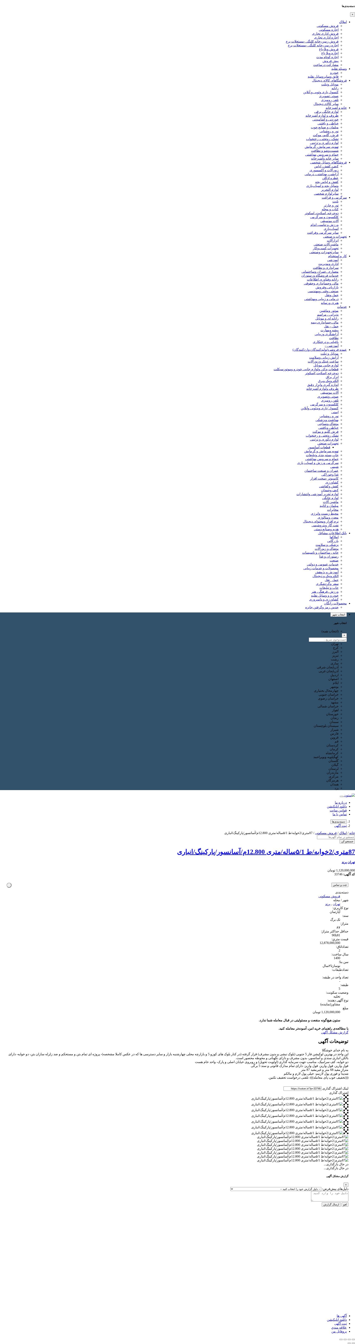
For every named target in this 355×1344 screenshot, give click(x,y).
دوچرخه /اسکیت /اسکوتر (322, 373)
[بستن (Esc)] (341, 1339)
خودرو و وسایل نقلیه (325, 595)
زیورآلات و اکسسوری (324, 170)
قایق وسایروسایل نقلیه (323, 76)
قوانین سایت (338, 810)
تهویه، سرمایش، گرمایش (322, 146)
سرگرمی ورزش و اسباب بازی (318, 463)
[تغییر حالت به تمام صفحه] (349, 1339)
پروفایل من (339, 1331)
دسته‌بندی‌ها (338, 821)
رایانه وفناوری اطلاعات (323, 279)
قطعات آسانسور (319, 447)
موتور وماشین (329, 310)
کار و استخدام (337, 256)
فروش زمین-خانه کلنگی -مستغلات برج (312, 41)
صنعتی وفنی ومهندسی (323, 291)
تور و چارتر (331, 205)
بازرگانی (333, 541)
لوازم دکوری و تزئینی (324, 143)
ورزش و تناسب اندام (324, 225)
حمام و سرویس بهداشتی (322, 154)
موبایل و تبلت (329, 353)
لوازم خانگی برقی (326, 111)
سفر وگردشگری (327, 584)
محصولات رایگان (335, 603)
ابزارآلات (333, 240)
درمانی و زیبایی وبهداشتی (321, 299)
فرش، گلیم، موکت (326, 135)
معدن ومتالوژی (328, 517)
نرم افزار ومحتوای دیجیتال (321, 521)
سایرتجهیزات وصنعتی (324, 252)
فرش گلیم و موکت (325, 431)
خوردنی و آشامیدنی (325, 119)
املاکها (334, 537)
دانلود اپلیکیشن (337, 806)
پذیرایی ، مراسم (328, 314)
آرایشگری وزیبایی (327, 334)
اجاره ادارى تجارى (326, 37)
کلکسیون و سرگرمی (324, 217)
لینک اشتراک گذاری (335, 1088)
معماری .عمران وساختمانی (320, 271)
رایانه (335, 88)
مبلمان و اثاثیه (329, 505)
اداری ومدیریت (328, 264)
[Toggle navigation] (341, 796)
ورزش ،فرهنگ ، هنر (325, 591)
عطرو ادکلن (330, 178)
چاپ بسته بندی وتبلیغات (322, 455)
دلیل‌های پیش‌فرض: (335, 1189)
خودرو (334, 72)
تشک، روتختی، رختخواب (322, 139)
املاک (343, 22)
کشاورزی (332, 482)
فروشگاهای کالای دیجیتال (329, 80)
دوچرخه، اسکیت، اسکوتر (322, 213)
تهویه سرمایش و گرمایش (321, 451)
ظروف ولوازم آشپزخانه (322, 388)
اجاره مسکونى (329, 29)
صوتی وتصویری (328, 396)
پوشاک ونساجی (328, 424)
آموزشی (333, 260)
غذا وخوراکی (330, 474)
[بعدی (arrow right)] (349, 1343)
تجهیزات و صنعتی (335, 236)
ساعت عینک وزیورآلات (323, 361)
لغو (345, 1204)
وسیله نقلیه (339, 68)
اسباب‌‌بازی (331, 228)
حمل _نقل (332, 580)
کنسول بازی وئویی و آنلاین (321, 92)
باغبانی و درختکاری (326, 342)
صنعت (334, 560)
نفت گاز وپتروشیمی (325, 525)
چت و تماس (340, 884)
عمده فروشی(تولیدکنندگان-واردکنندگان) (320, 349)
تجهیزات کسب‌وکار (326, 248)
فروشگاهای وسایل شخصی (328, 162)
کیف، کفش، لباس (326, 166)
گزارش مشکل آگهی (334, 1032)
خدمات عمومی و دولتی (323, 564)
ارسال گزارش (331, 1204)
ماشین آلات (331, 502)
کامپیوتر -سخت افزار (324, 478)
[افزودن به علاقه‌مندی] (9, 885)
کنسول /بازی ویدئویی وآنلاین (320, 408)
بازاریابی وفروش (327, 287)
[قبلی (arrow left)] (353, 1343)
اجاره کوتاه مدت (327, 57)
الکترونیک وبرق (328, 381)
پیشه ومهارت (329, 330)
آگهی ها (342, 1316)
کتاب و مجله (330, 209)
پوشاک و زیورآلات (327, 548)
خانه (352, 833)
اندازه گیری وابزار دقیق (323, 385)
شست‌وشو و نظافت (325, 150)
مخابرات (333, 509)
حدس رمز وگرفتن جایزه (322, 607)
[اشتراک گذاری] (345, 1339)
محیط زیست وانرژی (325, 513)
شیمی (334, 466)
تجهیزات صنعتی (328, 443)
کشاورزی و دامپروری (324, 599)
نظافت (334, 338)
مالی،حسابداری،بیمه (325, 322)
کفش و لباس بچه (327, 182)
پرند (344, 862)
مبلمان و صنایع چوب (325, 127)
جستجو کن (347, 841)
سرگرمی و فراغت (334, 197)
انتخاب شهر (338, 614)
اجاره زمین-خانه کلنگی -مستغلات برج (313, 45)
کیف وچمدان (330, 490)
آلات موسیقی (329, 221)
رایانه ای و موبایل (327, 318)
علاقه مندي (339, 1327)
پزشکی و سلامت (327, 545)
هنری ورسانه (330, 303)
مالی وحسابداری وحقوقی (321, 283)
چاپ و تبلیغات (329, 587)
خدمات (342, 306)
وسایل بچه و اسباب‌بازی (322, 186)
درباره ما (341, 802)
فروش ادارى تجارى (325, 33)
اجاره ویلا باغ (330, 53)
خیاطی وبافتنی (328, 427)
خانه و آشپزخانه (336, 107)
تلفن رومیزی (330, 100)
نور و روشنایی (329, 131)
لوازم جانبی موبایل (326, 365)
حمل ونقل (332, 295)
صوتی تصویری (329, 96)
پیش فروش (331, 61)
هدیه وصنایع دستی (326, 529)
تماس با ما (340, 814)
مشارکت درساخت (326, 65)
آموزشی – (332, 346)
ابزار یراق (332, 377)
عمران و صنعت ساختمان (321, 470)
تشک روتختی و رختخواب (322, 435)
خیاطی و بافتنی (328, 123)
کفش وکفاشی (329, 486)
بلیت (335, 201)
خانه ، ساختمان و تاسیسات (320, 552)
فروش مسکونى (328, 26)
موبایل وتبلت (330, 84)
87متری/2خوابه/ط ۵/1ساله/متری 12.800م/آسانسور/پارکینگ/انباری (266, 851)
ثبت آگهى (340, 825)
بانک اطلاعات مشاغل (332, 533)
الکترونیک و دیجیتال (325, 576)
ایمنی (335, 412)
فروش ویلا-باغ (329, 49)
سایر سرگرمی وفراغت (323, 232)
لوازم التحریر (330, 189)
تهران (351, 862)
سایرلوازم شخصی (326, 193)
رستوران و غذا (329, 556)
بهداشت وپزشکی (327, 420)
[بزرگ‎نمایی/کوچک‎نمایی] (353, 1339)
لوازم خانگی (330, 498)
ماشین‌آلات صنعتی (326, 244)
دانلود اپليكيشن (337, 1319)
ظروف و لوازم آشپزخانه (322, 115)
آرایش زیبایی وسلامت (324, 357)
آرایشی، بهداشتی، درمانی (322, 174)
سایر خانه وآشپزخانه (325, 158)
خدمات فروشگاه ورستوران (320, 275)
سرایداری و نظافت (326, 267)
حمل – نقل (331, 326)
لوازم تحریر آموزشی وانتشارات (317, 494)
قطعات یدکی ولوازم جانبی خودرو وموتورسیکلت (306, 369)
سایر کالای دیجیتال (326, 104)
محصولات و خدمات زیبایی (321, 568)
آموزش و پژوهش (327, 572)
